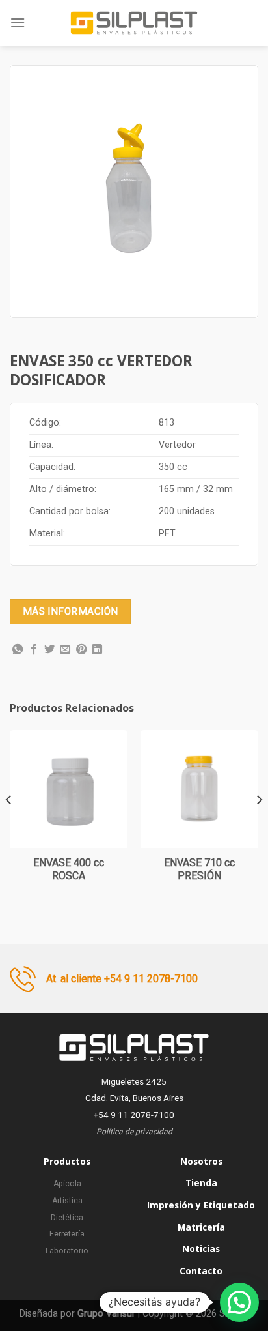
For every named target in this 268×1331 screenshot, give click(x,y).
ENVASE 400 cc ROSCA (68, 869)
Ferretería (67, 1233)
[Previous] (9, 826)
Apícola (67, 1183)
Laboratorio (67, 1250)
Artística (67, 1200)
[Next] (258, 826)
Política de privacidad (134, 1131)
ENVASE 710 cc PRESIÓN (199, 869)
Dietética (67, 1217)
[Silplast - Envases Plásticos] (134, 22)
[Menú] (17, 22)
